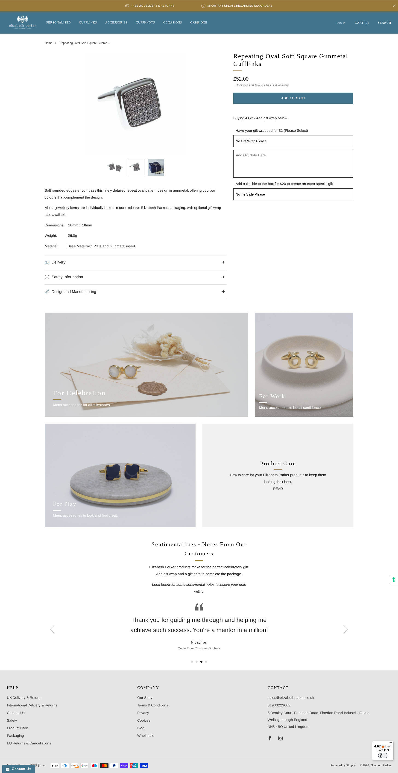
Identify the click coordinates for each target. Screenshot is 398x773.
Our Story (144, 698)
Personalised (58, 22)
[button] (192, 662)
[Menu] (390, 743)
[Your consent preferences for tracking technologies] (393, 579)
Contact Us (16, 713)
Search (384, 22)
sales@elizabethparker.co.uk (291, 698)
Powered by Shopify (343, 765)
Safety (12, 720)
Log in (341, 23)
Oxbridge (198, 22)
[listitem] (150, 5)
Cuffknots (145, 22)
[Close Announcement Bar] (394, 5)
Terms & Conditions (152, 705)
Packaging (15, 736)
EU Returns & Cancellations (29, 743)
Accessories (116, 22)
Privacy (143, 713)
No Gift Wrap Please (251, 141)
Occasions (172, 22)
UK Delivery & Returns (24, 698)
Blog (140, 728)
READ (278, 489)
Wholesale (145, 736)
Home (49, 43)
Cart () (362, 22)
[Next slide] (217, 103)
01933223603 (279, 705)
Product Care (17, 728)
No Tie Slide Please (250, 194)
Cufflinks (88, 22)
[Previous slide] (54, 103)
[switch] (382, 755)
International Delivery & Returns (32, 705)
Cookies (143, 720)
